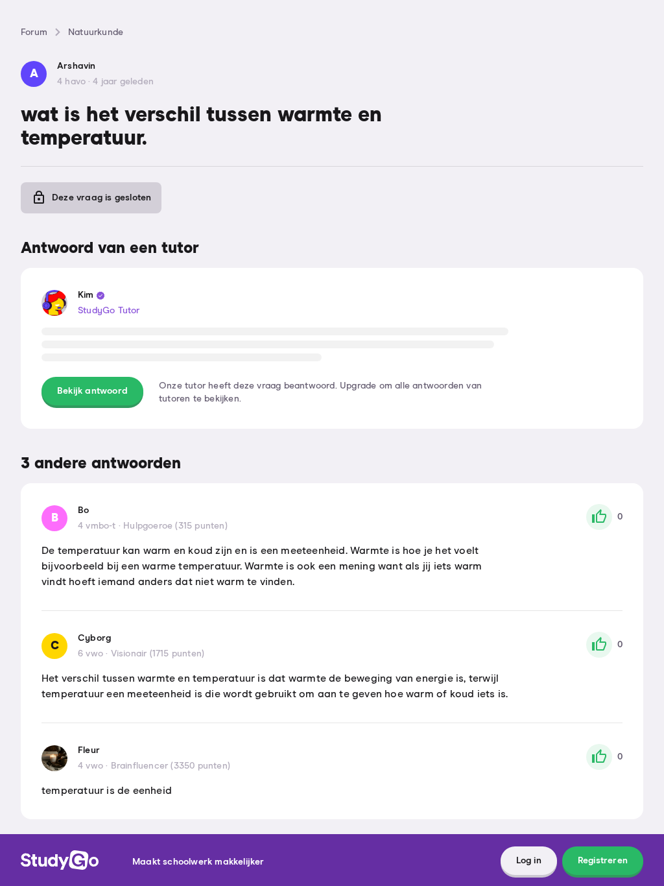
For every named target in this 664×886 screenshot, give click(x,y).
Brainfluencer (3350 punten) (170, 766)
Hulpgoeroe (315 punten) (175, 526)
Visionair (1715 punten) (158, 653)
